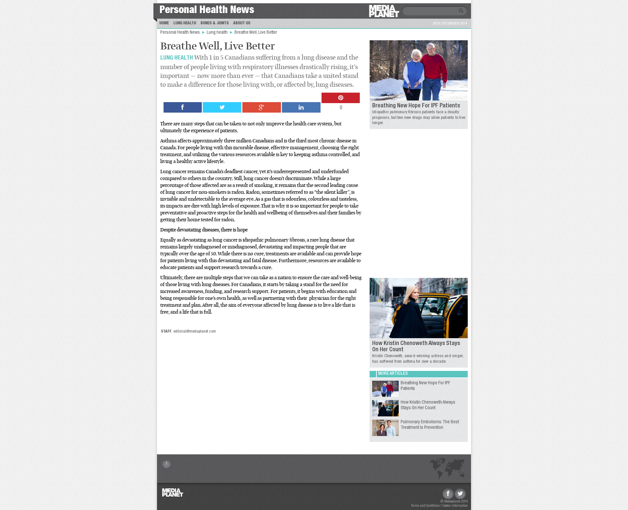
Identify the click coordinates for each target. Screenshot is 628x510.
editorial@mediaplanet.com (194, 332)
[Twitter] (460, 493)
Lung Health (184, 23)
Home (164, 23)
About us (241, 23)
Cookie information (455, 506)
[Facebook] (448, 493)
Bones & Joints (215, 23)
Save (177, 127)
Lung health (218, 32)
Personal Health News (207, 11)
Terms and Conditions (425, 506)
